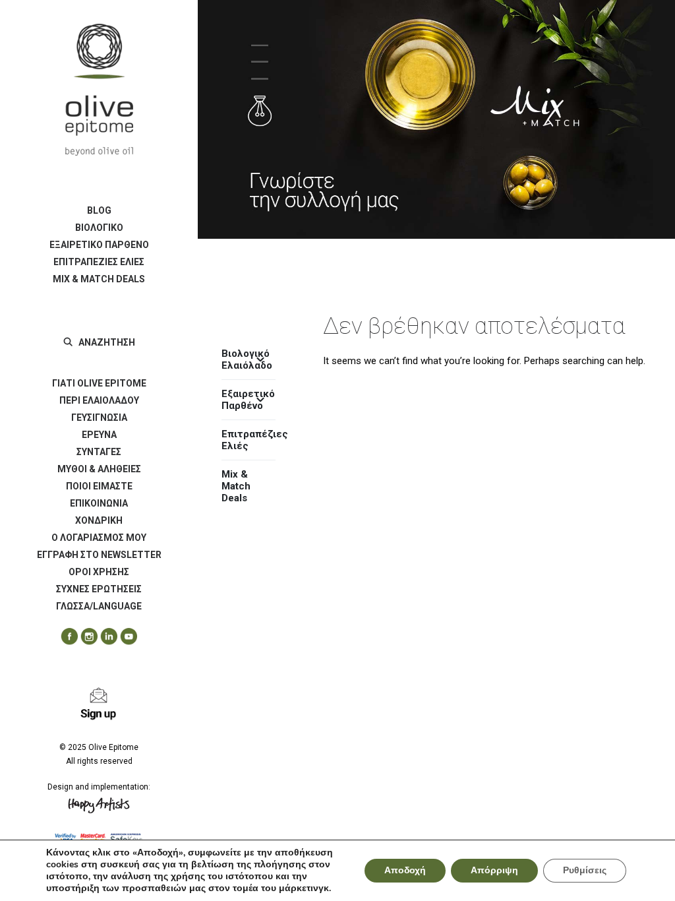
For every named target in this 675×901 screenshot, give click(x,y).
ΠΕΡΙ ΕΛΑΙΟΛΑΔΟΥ (99, 400)
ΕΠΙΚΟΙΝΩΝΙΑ (99, 503)
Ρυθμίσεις (584, 870)
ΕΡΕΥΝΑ (99, 434)
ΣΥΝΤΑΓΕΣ (98, 452)
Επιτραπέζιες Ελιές (248, 440)
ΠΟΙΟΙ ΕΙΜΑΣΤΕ (99, 486)
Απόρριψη (494, 870)
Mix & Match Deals (235, 486)
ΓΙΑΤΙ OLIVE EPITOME (99, 383)
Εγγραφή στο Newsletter (99, 554)
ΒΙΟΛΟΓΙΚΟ (99, 227)
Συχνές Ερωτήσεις (99, 589)
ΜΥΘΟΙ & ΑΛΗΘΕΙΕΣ (99, 469)
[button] (64, 637)
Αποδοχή (405, 870)
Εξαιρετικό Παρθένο (248, 400)
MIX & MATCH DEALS (99, 279)
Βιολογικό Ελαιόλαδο (246, 359)
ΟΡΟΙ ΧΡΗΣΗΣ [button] (99, 572)
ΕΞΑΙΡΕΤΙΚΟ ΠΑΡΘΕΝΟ (99, 244)
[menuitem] (99, 210)
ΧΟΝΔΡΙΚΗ (99, 520)
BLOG (99, 210)
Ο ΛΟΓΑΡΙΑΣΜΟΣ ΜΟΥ (98, 537)
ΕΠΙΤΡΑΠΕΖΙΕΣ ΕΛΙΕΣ (98, 262)
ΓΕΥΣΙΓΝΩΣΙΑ (99, 417)
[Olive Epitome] (99, 90)
